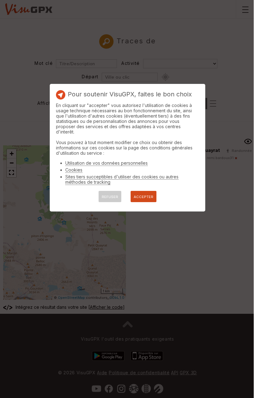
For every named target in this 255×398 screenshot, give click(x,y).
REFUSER (110, 197)
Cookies (73, 169)
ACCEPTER (143, 197)
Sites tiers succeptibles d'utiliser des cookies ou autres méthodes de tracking (121, 179)
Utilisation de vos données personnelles (106, 163)
